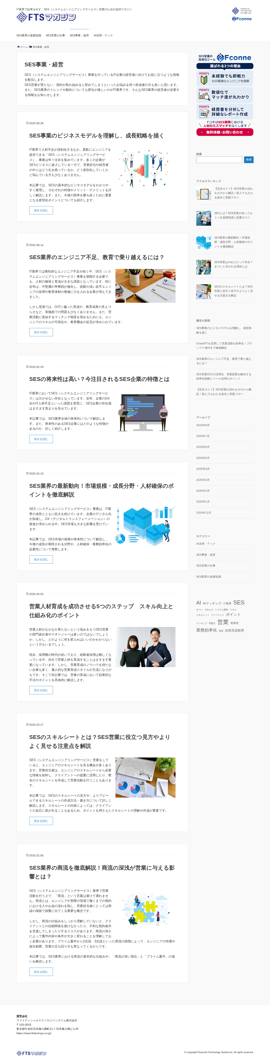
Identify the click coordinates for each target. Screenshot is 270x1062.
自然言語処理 (234, 630)
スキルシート (202, 615)
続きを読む (41, 210)
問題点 (212, 623)
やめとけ (209, 609)
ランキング (201, 623)
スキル (233, 609)
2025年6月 (203, 446)
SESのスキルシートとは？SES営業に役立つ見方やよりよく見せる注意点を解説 (233, 291)
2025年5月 (203, 458)
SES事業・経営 (79, 35)
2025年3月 (203, 479)
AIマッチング (212, 603)
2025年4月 (203, 468)
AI (198, 602)
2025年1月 (203, 501)
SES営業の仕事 (55, 35)
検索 (199, 154)
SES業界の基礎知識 (28, 35)
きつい (199, 609)
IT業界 (227, 603)
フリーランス (217, 615)
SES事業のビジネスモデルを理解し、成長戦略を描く (97, 136)
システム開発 (221, 609)
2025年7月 (203, 436)
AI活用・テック (103, 35)
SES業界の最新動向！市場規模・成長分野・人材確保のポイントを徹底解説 (233, 242)
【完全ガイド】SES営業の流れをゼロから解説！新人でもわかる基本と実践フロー (233, 193)
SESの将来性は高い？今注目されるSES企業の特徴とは (99, 379)
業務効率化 (206, 630)
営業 (223, 622)
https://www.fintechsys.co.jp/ (33, 1033)
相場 (221, 631)
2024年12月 (203, 512)
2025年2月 (203, 490)
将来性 (234, 623)
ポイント (233, 614)
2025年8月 (203, 425)
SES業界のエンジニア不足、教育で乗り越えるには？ (97, 257)
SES (239, 602)
